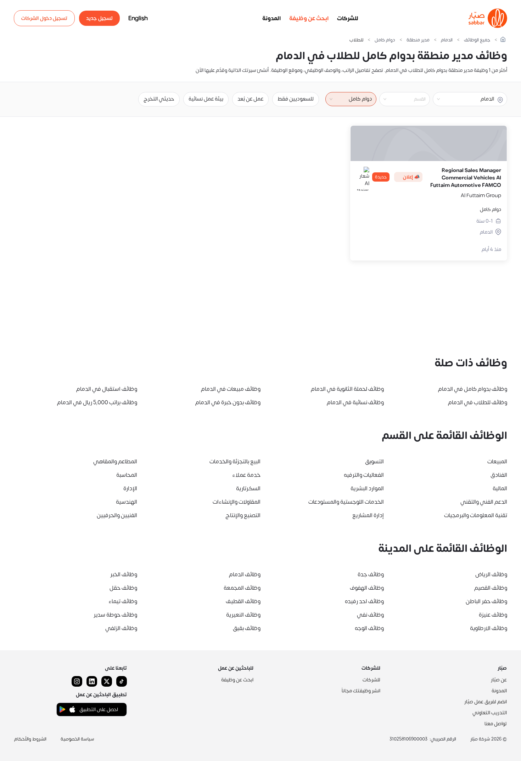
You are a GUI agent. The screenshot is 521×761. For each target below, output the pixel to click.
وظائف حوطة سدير (115, 614)
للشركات (347, 18)
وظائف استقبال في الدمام (106, 389)
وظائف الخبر (123, 574)
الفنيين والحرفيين (117, 515)
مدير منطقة (418, 40)
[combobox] (399, 99)
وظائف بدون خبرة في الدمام (227, 402)
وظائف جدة (371, 574)
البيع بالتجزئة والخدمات (234, 461)
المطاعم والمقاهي (115, 461)
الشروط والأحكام (30, 739)
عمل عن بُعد (250, 99)
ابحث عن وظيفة (309, 18)
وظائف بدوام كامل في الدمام (472, 389)
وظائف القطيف (243, 601)
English (138, 18)
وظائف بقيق (246, 628)
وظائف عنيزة (493, 614)
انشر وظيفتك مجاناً (361, 690)
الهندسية (126, 502)
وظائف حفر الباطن (486, 601)
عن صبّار (499, 679)
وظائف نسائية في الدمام (355, 402)
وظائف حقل (123, 588)
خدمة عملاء (246, 475)
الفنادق (499, 475)
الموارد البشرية (367, 488)
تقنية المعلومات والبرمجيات (475, 515)
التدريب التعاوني (489, 712)
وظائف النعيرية (243, 614)
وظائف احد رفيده (364, 601)
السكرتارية (248, 488)
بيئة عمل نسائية (206, 99)
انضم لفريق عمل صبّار (485, 701)
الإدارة (130, 488)
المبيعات (497, 461)
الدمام (447, 40)
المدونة (271, 18)
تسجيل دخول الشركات (44, 18)
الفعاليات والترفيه (364, 475)
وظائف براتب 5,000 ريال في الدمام (97, 402)
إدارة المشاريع (368, 515)
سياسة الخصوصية (77, 739)
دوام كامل (385, 40)
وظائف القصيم (490, 588)
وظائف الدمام (244, 574)
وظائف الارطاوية (488, 628)
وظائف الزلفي (121, 628)
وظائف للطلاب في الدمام (477, 402)
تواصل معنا (495, 723)
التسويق (374, 461)
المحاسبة (126, 475)
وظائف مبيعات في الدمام (230, 389)
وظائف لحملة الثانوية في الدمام (347, 389)
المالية (500, 488)
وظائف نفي (370, 614)
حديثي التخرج (159, 99)
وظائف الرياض (491, 574)
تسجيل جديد (99, 18)
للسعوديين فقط (296, 99)
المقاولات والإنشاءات (236, 502)
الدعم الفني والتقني (483, 502)
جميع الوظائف (477, 40)
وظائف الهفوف (367, 588)
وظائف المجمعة (242, 588)
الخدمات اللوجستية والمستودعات (346, 502)
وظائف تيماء (122, 601)
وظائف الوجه (369, 628)
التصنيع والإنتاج (242, 515)
